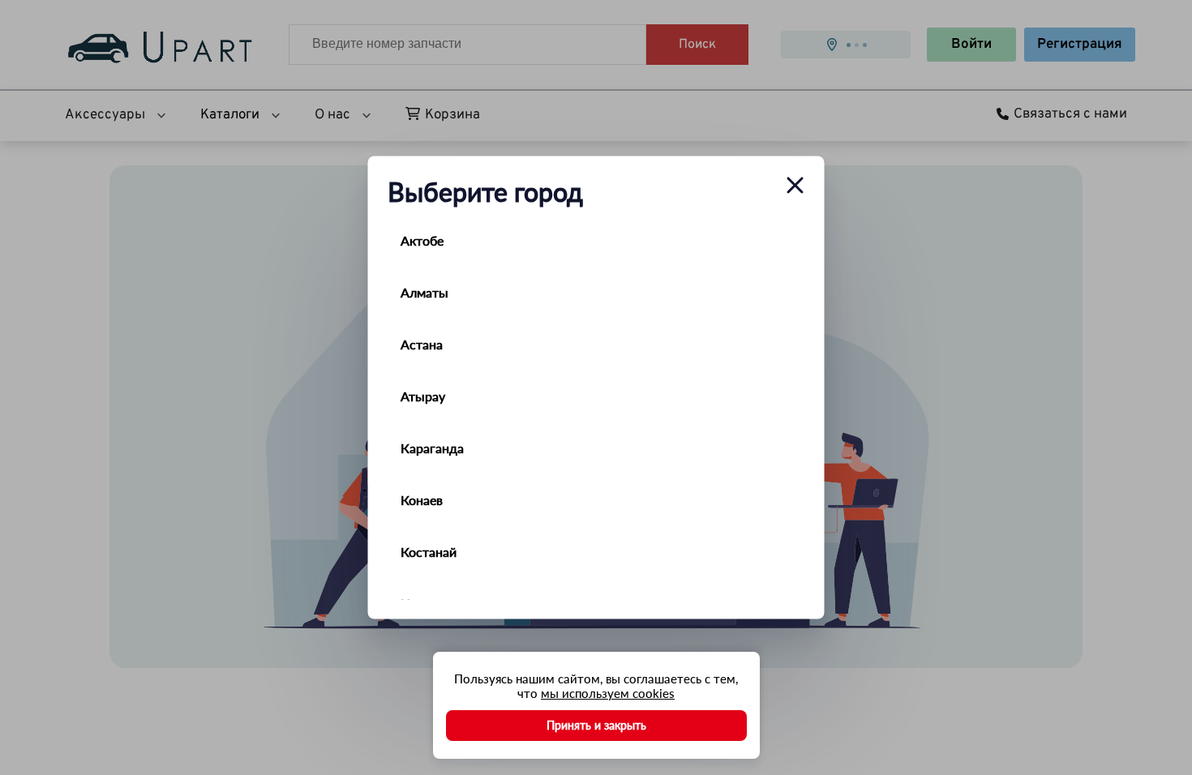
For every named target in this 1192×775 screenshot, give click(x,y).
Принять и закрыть (596, 725)
